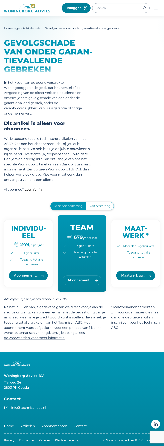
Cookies (44, 440)
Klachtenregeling (67, 440)
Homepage (12, 28)
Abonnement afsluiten (31, 275)
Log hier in (33, 189)
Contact (80, 426)
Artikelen (27, 426)
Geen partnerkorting (68, 206)
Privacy (9, 440)
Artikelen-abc (32, 28)
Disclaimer (26, 440)
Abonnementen (54, 426)
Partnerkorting (99, 206)
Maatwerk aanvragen (138, 275)
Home (9, 426)
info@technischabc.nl (28, 408)
